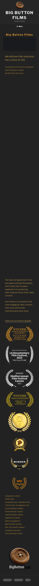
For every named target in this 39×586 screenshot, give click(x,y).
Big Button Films (20, 15)
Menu (21, 26)
